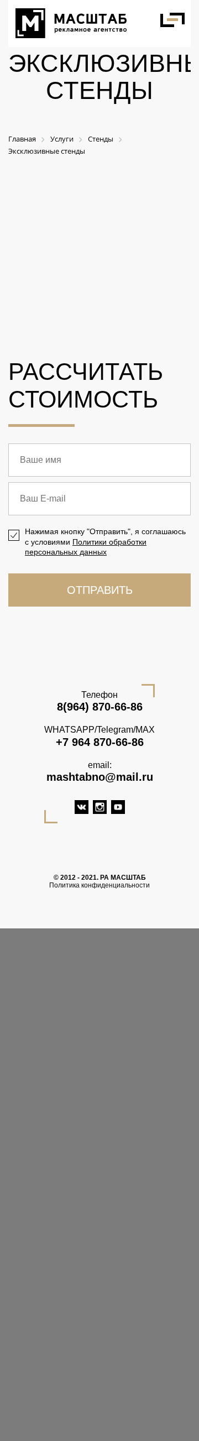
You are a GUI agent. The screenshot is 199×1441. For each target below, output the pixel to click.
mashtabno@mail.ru (99, 777)
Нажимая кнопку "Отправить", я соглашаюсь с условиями (105, 541)
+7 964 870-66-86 (100, 742)
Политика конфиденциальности (99, 885)
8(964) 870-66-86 (100, 707)
